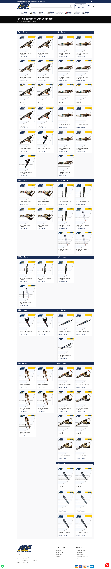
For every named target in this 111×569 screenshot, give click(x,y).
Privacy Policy (79, 552)
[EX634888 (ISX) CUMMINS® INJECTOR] (83, 138)
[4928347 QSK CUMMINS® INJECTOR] (83, 499)
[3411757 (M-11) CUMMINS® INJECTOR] (83, 422)
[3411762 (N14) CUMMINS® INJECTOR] (45, 67)
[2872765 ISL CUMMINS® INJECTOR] (45, 398)
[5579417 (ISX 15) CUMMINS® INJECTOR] (83, 192)
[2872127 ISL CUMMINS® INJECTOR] (45, 375)
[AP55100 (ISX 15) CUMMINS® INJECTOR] (83, 215)
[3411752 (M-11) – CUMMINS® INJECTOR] (83, 375)
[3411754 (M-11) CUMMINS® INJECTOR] (83, 398)
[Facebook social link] (91, 1)
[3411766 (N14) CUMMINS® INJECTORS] (45, 115)
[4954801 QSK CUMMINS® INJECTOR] (83, 523)
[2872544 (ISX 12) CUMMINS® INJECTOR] (27, 268)
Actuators (59, 556)
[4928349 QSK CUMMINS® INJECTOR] (66, 523)
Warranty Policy (80, 554)
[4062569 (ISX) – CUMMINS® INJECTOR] (66, 67)
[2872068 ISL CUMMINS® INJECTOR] (27, 375)
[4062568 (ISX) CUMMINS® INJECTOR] (83, 44)
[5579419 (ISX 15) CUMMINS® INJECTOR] (66, 215)
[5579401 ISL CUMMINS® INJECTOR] (27, 422)
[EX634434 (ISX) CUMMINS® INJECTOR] (66, 138)
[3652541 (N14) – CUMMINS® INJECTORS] (45, 139)
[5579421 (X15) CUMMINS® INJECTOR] (66, 268)
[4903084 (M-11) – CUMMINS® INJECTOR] (83, 446)
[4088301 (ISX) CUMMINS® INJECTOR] (83, 67)
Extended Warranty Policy (82, 556)
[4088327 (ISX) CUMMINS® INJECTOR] (66, 91)
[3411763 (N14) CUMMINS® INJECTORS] (27, 91)
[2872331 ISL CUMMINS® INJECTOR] (27, 398)
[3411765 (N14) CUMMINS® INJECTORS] (27, 115)
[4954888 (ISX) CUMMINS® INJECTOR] (83, 115)
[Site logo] (23, 6)
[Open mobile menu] (93, 6)
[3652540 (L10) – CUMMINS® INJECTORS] (45, 322)
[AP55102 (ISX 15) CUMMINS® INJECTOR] (83, 239)
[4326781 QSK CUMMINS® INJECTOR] (66, 499)
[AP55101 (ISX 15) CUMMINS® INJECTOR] (66, 239)
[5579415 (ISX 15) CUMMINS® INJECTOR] (66, 192)
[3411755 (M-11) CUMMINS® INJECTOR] (66, 422)
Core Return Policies (81, 550)
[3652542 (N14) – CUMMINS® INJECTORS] (27, 162)
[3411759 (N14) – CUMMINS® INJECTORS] (27, 44)
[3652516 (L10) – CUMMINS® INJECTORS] (27, 322)
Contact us (79, 558)
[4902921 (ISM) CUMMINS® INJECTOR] (45, 192)
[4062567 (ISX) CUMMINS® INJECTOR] (66, 44)
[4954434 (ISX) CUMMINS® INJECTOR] (66, 115)
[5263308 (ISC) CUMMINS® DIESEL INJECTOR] (83, 322)
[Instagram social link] (93, 1)
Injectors (59, 550)
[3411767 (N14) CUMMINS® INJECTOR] (27, 139)
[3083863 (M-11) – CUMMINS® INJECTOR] (66, 375)
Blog (78, 560)
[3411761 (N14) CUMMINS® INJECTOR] (27, 67)
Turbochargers (60, 552)
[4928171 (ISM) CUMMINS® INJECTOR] (45, 215)
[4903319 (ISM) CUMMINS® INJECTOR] (27, 215)
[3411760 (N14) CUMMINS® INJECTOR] (45, 44)
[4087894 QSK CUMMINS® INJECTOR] (83, 475)
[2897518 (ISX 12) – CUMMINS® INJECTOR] (45, 268)
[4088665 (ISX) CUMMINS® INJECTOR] (83, 91)
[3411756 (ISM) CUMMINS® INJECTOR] (27, 192)
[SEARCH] (70, 6)
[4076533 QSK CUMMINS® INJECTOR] (66, 475)
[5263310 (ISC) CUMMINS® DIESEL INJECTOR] (66, 345)
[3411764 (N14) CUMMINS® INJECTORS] (45, 91)
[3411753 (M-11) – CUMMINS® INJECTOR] (66, 398)
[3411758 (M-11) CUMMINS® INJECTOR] (66, 446)
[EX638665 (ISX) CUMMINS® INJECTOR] (66, 162)
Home (18, 21)
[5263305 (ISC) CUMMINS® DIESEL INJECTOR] (66, 322)
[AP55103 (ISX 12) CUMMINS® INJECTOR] (27, 292)
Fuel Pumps (59, 554)
